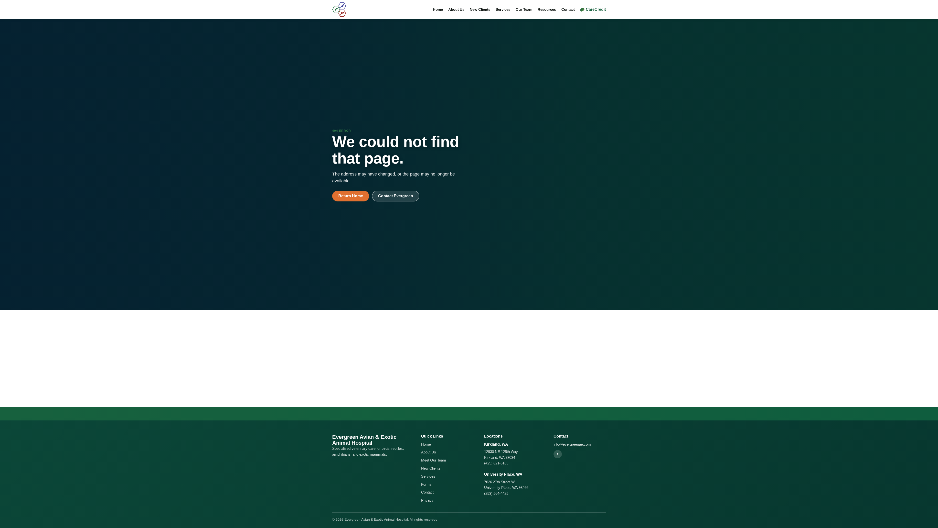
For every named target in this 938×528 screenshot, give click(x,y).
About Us (456, 9)
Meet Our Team (433, 460)
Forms (426, 484)
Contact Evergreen (395, 196)
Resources (547, 9)
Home (438, 9)
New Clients (480, 9)
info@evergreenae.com (572, 444)
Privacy (427, 500)
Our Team (524, 9)
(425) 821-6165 (496, 463)
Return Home (350, 196)
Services (503, 9)
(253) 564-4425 (496, 493)
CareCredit (596, 9)
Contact (568, 9)
